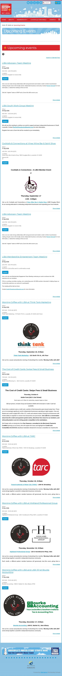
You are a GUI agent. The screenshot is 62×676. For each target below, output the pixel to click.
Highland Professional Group (20, 551)
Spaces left (5, 157)
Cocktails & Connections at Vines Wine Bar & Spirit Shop (29, 143)
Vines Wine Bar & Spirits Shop (37, 202)
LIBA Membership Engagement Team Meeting (24, 257)
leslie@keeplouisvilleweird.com (15, 289)
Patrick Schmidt (51, 85)
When (4, 66)
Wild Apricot (44, 672)
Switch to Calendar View (53, 57)
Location (4, 73)
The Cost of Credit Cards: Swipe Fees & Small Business (28, 369)
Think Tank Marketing (21, 355)
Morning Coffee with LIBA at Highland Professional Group (29, 503)
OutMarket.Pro (31, 667)
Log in (58, 2)
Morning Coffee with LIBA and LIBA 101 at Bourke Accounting (25, 571)
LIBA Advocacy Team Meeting (16, 63)
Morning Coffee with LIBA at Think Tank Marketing (26, 302)
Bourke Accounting (20, 625)
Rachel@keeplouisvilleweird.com (23, 127)
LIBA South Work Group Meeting (18, 106)
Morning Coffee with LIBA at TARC (18, 436)
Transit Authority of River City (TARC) (24, 484)
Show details (56, 100)
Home (3, 25)
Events (9, 25)
